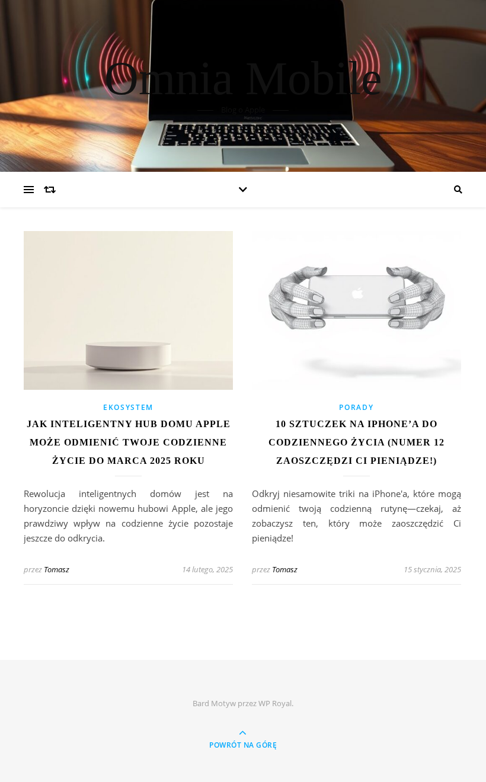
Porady (356, 407)
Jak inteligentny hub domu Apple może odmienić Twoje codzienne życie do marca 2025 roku (129, 442)
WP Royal (275, 703)
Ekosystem (128, 407)
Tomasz (56, 569)
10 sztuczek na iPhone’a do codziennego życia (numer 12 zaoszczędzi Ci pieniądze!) (356, 442)
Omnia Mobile (243, 78)
